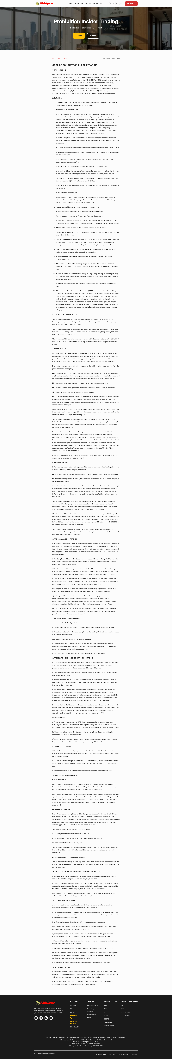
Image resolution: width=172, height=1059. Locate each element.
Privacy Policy (112, 1054)
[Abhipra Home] (44, 3)
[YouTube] (51, 1018)
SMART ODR (108, 1022)
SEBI (105, 1005)
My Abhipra (131, 3)
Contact (93, 36)
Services (88, 3)
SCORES (106, 1019)
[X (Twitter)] (41, 1018)
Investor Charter (109, 1026)
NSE (105, 1009)
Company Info (78, 3)
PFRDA (106, 1016)
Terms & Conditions (124, 1054)
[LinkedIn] (36, 1018)
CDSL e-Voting (125, 1016)
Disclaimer (135, 1054)
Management (74, 1009)
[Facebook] (46, 1018)
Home (70, 3)
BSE (105, 1012)
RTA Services (91, 1014)
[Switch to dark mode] (120, 3)
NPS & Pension (91, 1018)
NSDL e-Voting (125, 1012)
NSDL (123, 1005)
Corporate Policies (100, 1054)
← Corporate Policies (59, 58)
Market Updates (98, 3)
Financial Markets (92, 1005)
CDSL (123, 1009)
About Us (73, 1005)
